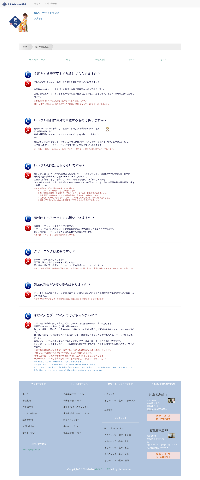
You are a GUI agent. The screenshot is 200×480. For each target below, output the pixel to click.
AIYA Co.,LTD (102, 469)
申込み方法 (100, 60)
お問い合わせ (51, 3)
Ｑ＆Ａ (163, 60)
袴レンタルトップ (37, 60)
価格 (68, 60)
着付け (132, 60)
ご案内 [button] (35, 3)
